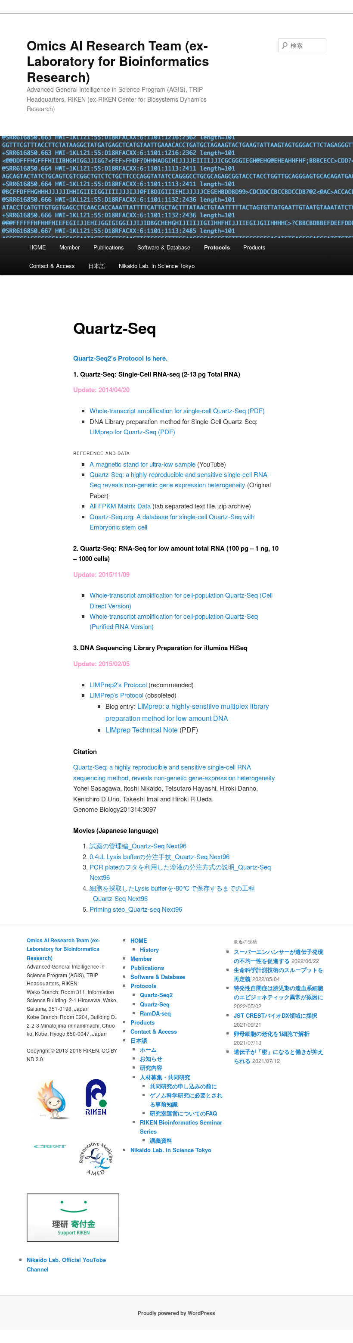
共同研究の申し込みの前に (183, 1086)
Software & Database (163, 247)
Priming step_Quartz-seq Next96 (136, 908)
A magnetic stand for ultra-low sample (142, 463)
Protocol (116, 694)
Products (254, 247)
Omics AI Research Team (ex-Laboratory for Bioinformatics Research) (118, 61)
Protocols (217, 247)
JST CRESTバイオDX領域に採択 (275, 1015)
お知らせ (151, 1058)
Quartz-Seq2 (156, 995)
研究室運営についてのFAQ (183, 1113)
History (149, 949)
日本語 (96, 266)
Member (69, 247)
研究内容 (151, 1067)
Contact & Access (52, 266)
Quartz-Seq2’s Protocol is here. (120, 358)
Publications (108, 247)
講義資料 (161, 1140)
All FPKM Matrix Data (120, 505)
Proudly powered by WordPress (176, 1313)
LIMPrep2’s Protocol (118, 684)
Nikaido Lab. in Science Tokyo (157, 266)
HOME (37, 247)
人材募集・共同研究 (165, 1077)
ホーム (148, 1049)
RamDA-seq (155, 1013)
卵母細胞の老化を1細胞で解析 (272, 1033)
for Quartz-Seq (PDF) (132, 431)
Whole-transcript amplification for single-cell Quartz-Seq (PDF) (177, 410)
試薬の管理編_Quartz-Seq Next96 (138, 845)
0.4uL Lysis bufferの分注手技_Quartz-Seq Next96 (159, 856)
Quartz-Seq (155, 1004)
